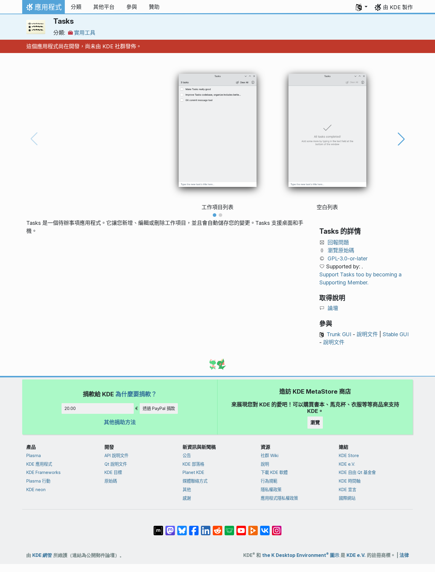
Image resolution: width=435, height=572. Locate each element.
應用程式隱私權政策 (279, 498)
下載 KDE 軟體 (274, 472)
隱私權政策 (271, 489)
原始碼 (110, 480)
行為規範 (269, 480)
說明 (265, 464)
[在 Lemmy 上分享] (229, 527)
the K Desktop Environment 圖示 (300, 555)
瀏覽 (315, 422)
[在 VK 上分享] (265, 527)
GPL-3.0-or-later (348, 258)
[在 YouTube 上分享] (241, 527)
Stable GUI (396, 334)
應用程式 (43, 8)
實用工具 (84, 33)
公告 (187, 455)
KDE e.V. (347, 464)
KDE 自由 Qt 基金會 (357, 472)
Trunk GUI (339, 334)
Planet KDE (193, 472)
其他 (187, 489)
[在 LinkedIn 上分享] (205, 527)
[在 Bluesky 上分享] (182, 527)
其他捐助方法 (120, 422)
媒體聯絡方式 (195, 480)
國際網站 (347, 498)
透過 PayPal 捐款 (159, 408)
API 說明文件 (116, 455)
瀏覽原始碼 (341, 250)
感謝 (187, 498)
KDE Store (349, 455)
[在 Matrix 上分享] (158, 527)
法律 (404, 555)
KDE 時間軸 (349, 480)
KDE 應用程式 (39, 464)
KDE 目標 (113, 472)
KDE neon (36, 489)
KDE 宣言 (347, 489)
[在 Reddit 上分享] (217, 527)
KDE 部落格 (193, 464)
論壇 (333, 308)
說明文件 (367, 334)
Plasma (33, 455)
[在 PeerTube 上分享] (253, 527)
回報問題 (338, 242)
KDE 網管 (42, 555)
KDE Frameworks (43, 472)
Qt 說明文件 (115, 464)
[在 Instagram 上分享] (276, 527)
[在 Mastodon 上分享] (170, 527)
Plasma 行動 (38, 480)
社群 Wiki (269, 455)
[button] (361, 7)
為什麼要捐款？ (136, 394)
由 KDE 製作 (398, 7)
